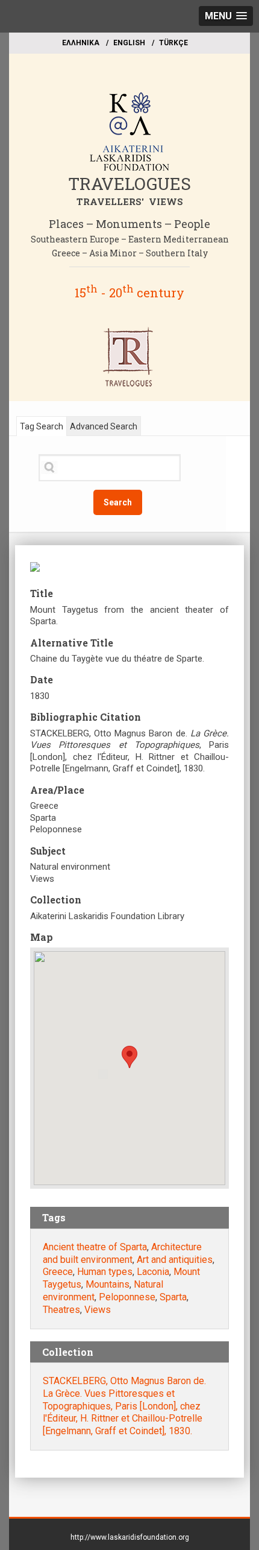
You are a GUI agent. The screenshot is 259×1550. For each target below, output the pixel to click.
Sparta (173, 1297)
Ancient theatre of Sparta (95, 1247)
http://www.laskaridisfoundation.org (129, 1537)
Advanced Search (103, 426)
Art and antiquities (175, 1259)
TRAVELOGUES (129, 183)
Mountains (108, 1284)
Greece (58, 1271)
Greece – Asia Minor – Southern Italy (130, 253)
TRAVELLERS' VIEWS (129, 201)
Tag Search (41, 426)
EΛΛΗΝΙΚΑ (80, 43)
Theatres (61, 1309)
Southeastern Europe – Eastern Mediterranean (130, 239)
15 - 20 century (129, 292)
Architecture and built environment (122, 1253)
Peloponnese (127, 1297)
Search (118, 502)
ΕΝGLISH (129, 43)
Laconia (153, 1271)
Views (97, 1309)
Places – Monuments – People (129, 224)
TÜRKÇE (173, 43)
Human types (105, 1271)
